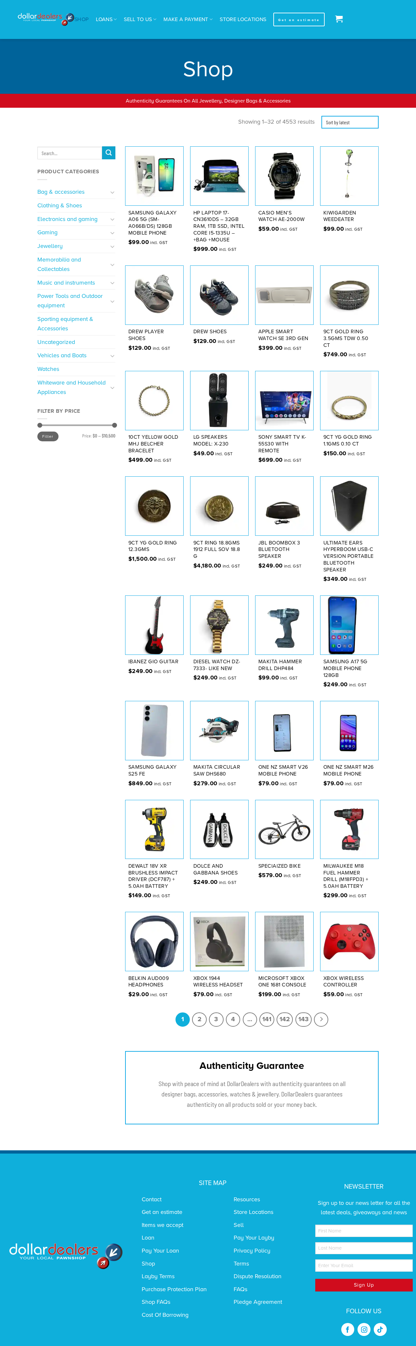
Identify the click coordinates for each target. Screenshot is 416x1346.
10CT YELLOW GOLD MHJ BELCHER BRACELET (153, 444)
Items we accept (162, 1225)
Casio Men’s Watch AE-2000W (281, 216)
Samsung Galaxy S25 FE (152, 770)
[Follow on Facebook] (347, 1329)
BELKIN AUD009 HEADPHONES (148, 981)
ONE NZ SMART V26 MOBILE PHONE (283, 770)
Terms (241, 1263)
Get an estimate (162, 1212)
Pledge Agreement (258, 1301)
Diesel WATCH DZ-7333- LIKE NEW (216, 665)
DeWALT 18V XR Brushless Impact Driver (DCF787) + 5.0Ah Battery (153, 876)
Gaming (47, 232)
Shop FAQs (156, 1301)
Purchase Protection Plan (174, 1289)
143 (303, 1019)
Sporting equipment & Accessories (65, 323)
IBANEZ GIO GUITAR (153, 661)
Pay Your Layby (254, 1237)
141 (266, 1019)
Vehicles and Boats (61, 355)
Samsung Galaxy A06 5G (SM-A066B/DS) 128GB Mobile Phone (152, 223)
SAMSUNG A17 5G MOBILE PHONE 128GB (345, 668)
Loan (148, 1237)
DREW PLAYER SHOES (146, 335)
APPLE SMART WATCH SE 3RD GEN (283, 335)
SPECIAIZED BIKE (279, 866)
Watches (48, 369)
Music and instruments (66, 282)
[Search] (108, 152)
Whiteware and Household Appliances (71, 387)
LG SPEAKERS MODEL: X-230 (211, 440)
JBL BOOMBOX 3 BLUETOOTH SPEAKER (279, 550)
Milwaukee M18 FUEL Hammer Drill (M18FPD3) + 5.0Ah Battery (346, 876)
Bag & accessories (60, 191)
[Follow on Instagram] (364, 1329)
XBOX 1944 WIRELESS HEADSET (218, 981)
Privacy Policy (252, 1250)
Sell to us (138, 19)
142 (285, 1019)
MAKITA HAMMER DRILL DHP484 (280, 665)
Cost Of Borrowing (165, 1314)
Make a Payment (185, 19)
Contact (152, 1199)
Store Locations (243, 19)
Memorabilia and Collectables (59, 264)
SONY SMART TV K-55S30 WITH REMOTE (282, 444)
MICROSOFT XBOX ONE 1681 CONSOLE (282, 981)
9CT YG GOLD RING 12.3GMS (152, 546)
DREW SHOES (210, 331)
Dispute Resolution (257, 1276)
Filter (47, 436)
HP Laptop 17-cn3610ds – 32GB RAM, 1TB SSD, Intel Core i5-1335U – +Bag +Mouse (219, 226)
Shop (81, 19)
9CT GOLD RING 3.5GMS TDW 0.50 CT (346, 338)
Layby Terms (158, 1276)
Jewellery (50, 246)
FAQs (240, 1289)
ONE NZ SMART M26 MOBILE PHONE (348, 770)
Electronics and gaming (67, 219)
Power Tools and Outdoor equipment (70, 300)
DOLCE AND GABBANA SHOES (215, 869)
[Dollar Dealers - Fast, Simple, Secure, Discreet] (46, 19)
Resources (247, 1199)
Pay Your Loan (160, 1250)
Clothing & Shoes (59, 205)
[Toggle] (112, 192)
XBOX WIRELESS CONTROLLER (343, 981)
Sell (239, 1225)
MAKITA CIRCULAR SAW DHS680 (216, 770)
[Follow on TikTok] (380, 1329)
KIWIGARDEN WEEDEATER (339, 216)
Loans (104, 19)
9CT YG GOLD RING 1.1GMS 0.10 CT (347, 440)
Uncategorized (56, 342)
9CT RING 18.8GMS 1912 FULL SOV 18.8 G (216, 550)
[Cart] (337, 19)
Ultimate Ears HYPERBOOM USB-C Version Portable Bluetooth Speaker (348, 556)
